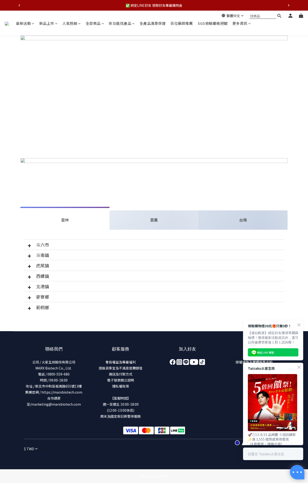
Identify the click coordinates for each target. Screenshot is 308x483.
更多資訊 (239, 23)
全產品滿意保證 (153, 23)
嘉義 (154, 220)
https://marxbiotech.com (61, 392)
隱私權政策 (120, 386)
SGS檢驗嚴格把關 (213, 23)
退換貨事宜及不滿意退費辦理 (120, 368)
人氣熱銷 (69, 23)
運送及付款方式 (120, 374)
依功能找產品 (120, 23)
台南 (243, 220)
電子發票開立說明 (120, 380)
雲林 (65, 220)
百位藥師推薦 (181, 23)
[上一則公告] (19, 5)
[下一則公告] (289, 5)
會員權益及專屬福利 (120, 362)
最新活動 (23, 23)
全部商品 (93, 23)
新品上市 (46, 23)
